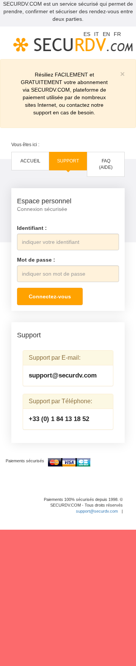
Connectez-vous (50, 296)
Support (68, 161)
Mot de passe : (36, 260)
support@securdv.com (63, 375)
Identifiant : (32, 228)
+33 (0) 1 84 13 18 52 (59, 419)
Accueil (30, 161)
